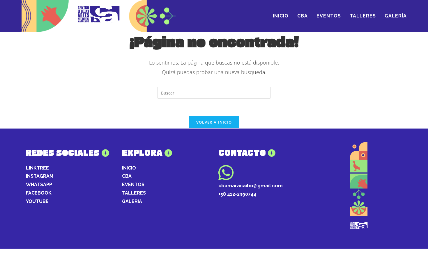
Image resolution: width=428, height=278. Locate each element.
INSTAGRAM (39, 176)
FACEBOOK (39, 193)
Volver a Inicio (214, 122)
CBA (127, 176)
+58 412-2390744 (237, 194)
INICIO (129, 168)
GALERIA (132, 201)
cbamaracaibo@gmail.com (250, 185)
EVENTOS (133, 184)
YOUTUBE (37, 201)
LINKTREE (37, 168)
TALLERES (134, 193)
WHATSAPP (39, 184)
